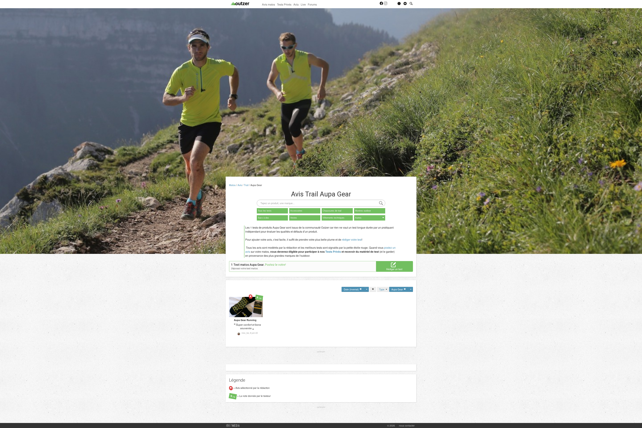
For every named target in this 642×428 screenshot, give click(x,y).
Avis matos (268, 4)
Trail (246, 185)
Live (303, 4)
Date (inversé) (351, 289)
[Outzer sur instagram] (385, 4)
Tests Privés (284, 4)
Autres (358, 218)
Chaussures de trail (332, 210)
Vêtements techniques (333, 218)
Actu (296, 4)
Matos (232, 185)
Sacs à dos (263, 218)
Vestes (293, 218)
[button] (405, 3)
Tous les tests (265, 210)
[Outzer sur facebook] (382, 4)
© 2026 (391, 425)
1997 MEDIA (234, 425)
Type (382, 289)
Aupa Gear (256, 185)
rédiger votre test (352, 239)
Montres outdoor (363, 210)
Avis (240, 185)
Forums (312, 4)
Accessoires (296, 210)
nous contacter (407, 425)
